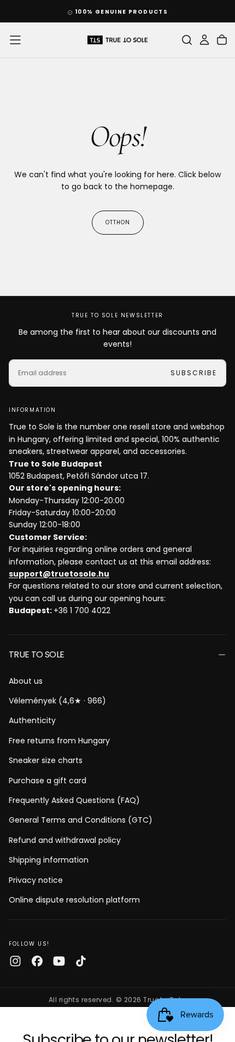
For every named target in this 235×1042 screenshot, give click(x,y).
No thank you (118, 1013)
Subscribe (194, 980)
